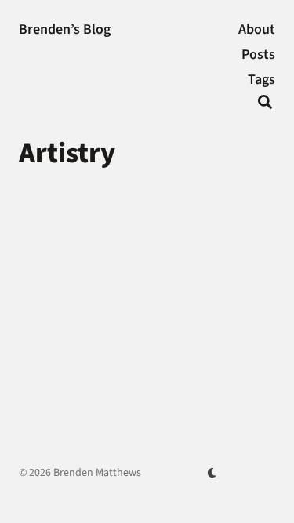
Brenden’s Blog (65, 29)
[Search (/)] (265, 105)
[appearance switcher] (212, 473)
